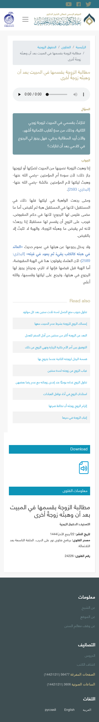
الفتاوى (66, 47)
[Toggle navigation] (25, 19)
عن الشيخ (88, 607)
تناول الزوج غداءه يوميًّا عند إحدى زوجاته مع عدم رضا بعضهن (51, 382)
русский (50, 709)
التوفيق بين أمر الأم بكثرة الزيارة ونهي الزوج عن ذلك (56, 346)
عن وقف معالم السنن (79, 625)
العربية (87, 709)
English (69, 709)
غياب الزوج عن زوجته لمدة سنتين (67, 370)
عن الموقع (87, 616)
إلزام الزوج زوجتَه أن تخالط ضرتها (68, 405)
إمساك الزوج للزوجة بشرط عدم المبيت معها (61, 323)
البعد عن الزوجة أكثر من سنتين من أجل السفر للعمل (56, 335)
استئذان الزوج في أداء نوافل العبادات (65, 393)
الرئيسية (81, 47)
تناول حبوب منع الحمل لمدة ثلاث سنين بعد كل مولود (55, 311)
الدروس (90, 655)
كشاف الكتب (86, 664)
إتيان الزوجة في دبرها (74, 417)
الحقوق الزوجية (47, 47)
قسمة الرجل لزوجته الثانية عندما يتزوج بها (62, 358)
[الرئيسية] (64, 18)
